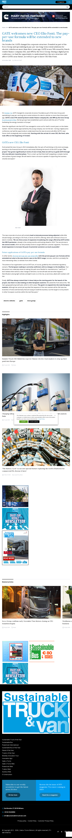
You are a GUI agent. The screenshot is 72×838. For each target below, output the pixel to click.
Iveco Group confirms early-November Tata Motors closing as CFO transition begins (27, 622)
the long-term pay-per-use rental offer (25, 256)
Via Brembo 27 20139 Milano (14, 808)
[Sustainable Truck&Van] (4, 2)
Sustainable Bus (7, 742)
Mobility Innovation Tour (10, 756)
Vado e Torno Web (8, 764)
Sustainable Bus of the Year (11, 748)
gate (21, 301)
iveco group (31, 301)
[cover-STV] (36, 548)
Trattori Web (6, 769)
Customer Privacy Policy (45, 821)
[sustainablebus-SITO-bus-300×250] (36, 496)
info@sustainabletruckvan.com (15, 816)
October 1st (8, 113)
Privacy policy (22, 821)
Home (4, 27)
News (14, 365)
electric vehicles (9, 301)
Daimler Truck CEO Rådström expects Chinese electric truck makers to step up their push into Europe (34, 360)
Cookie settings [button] (34, 421)
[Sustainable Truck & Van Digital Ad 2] (36, 17)
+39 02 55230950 (9, 812)
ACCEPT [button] (24, 421)
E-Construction (7, 774)
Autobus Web (6, 772)
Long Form (16, 475)
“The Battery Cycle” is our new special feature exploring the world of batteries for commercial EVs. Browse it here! (33, 470)
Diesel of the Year (8, 750)
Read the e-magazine (50, 795)
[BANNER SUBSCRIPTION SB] (41, 651)
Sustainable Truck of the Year (12, 740)
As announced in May (9, 120)
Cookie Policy (32, 821)
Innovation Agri (7, 758)
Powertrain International (10, 745)
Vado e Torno (6, 761)
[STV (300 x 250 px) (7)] (15, 651)
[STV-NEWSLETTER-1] (36, 519)
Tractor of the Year (8, 753)
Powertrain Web (7, 766)
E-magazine (61, 2)
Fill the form (13, 795)
